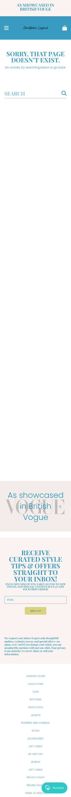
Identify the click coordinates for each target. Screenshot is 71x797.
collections (35, 684)
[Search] (64, 93)
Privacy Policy (36, 777)
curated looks (35, 676)
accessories (35, 738)
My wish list (35, 754)
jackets (35, 715)
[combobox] (35, 93)
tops (36, 692)
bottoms (35, 699)
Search (35, 762)
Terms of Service (35, 793)
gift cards (35, 746)
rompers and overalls (35, 723)
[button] (6, 28)
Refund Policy (35, 785)
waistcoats (35, 707)
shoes (36, 730)
